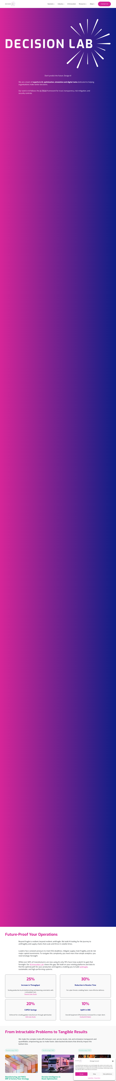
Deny (94, 1074)
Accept (81, 1074)
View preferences (107, 1074)
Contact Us (104, 4)
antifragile (84, 967)
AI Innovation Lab (37, 964)
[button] (113, 1061)
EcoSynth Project (85, 1017)
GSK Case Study (30, 1017)
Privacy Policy (97, 1078)
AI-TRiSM (43, 91)
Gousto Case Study (30, 994)
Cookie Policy (91, 1078)
